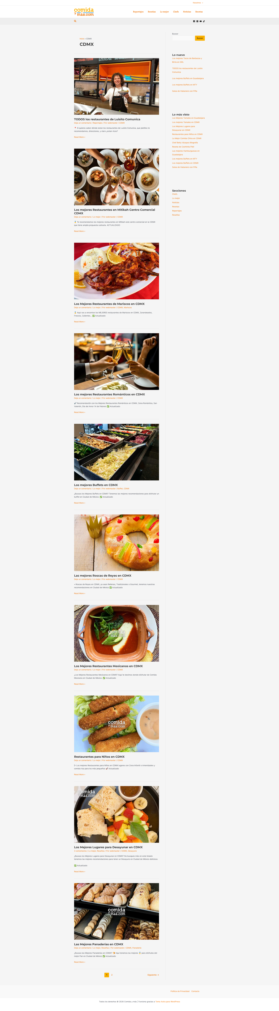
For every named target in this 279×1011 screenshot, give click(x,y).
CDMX (122, 123)
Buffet (120, 489)
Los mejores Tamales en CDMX (186, 122)
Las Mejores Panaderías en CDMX (98, 944)
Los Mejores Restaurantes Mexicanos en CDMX (108, 666)
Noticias (175, 202)
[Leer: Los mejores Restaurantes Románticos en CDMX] (116, 361)
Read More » (79, 137)
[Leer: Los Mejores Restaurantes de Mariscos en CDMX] (116, 271)
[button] (202, 2)
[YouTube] (201, 21)
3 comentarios (80, 851)
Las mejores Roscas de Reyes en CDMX (102, 575)
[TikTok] (204, 21)
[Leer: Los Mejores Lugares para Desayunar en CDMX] (116, 814)
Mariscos (128, 307)
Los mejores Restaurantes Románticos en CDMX (109, 394)
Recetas (175, 207)
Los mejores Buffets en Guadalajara (188, 78)
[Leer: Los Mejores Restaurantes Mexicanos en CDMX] (116, 633)
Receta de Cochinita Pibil (183, 147)
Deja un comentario (82, 123)
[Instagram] (197, 21)
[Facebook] (194, 21)
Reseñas (101, 851)
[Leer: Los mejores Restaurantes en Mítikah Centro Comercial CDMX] (116, 177)
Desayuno (132, 851)
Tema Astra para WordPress (167, 1002)
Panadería (136, 948)
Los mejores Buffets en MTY (184, 85)
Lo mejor (96, 217)
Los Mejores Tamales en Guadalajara (188, 118)
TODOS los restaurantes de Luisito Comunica (107, 119)
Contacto (195, 991)
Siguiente (153, 975)
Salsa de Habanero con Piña (184, 91)
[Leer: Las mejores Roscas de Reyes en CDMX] (116, 542)
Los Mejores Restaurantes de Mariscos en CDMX (109, 304)
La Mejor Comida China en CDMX (186, 138)
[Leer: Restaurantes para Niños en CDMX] (116, 724)
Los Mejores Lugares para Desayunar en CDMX (108, 847)
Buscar (175, 34)
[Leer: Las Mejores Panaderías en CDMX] (116, 911)
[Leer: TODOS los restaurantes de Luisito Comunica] (116, 86)
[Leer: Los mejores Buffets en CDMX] (116, 452)
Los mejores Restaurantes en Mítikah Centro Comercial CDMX (114, 211)
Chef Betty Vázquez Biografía (185, 143)
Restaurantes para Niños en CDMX (99, 756)
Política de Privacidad (180, 991)
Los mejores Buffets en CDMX (96, 485)
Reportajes (97, 123)
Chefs (174, 194)
